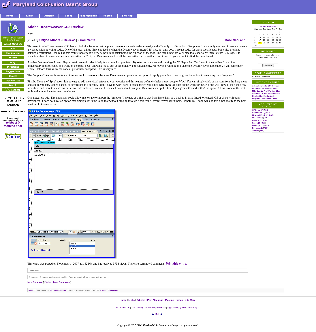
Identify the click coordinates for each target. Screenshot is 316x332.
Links (131, 300)
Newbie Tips (193, 308)
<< (261, 26)
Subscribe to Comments (57, 282)
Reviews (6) (257, 128)
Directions (161, 308)
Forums (151, 308)
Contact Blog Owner (109, 290)
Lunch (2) (256, 123)
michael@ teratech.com (13, 124)
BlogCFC (32, 290)
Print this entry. (176, 263)
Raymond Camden (58, 290)
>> (275, 26)
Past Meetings (155, 300)
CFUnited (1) (257, 110)
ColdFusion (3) (258, 113)
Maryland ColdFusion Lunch (264, 99)
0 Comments (86, 40)
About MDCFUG (123, 308)
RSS (266, 110)
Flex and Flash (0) (260, 115)
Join (133, 308)
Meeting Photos (174, 300)
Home (123, 300)
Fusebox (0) (257, 118)
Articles (141, 300)
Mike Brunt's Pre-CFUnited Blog (266, 91)
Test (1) (255, 131)
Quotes (183, 308)
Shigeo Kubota (49, 40)
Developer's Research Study (265, 88)
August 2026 (268, 26)
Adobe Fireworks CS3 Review (265, 86)
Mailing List (141, 308)
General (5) (257, 120)
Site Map (190, 300)
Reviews (70, 40)
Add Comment (35, 282)
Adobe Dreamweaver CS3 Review (55, 27)
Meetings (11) (258, 125)
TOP (157, 314)
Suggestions (172, 308)
